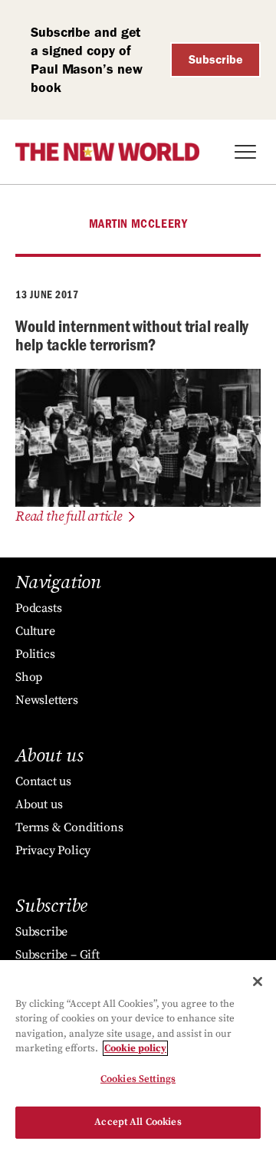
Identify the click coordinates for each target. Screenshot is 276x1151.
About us (38, 804)
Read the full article (68, 516)
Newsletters (46, 700)
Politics (34, 654)
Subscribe (216, 59)
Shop (28, 677)
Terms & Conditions (69, 827)
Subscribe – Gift (57, 954)
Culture (35, 631)
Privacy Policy (52, 850)
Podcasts (38, 608)
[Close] (257, 981)
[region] (138, 1055)
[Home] (107, 152)
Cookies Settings (138, 1079)
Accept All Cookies (137, 1122)
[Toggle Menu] (245, 151)
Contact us (43, 781)
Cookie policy (135, 1048)
